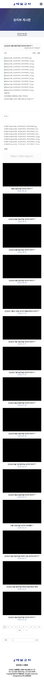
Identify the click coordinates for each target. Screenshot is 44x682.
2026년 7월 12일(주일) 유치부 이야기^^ (22, 343)
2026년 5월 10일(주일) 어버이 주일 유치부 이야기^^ (22, 557)
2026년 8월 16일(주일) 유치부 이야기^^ (22, 220)
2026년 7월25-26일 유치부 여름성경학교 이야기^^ (22, 312)
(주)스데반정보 (26, 676)
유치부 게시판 (22, 34)
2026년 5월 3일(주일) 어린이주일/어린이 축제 (22, 588)
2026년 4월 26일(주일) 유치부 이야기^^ (22, 618)
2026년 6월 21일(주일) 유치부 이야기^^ (22, 435)
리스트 (5, 116)
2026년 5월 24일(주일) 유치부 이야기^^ (22, 496)
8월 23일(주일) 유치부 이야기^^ (22, 190)
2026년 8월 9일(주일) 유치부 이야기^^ (22, 251)
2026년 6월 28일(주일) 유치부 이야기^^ (22, 404)
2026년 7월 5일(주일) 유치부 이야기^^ (22, 373)
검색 (37, 640)
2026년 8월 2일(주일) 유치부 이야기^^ (22, 282)
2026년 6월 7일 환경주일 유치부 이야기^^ (22, 465)
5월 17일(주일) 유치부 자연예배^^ (22, 527)
